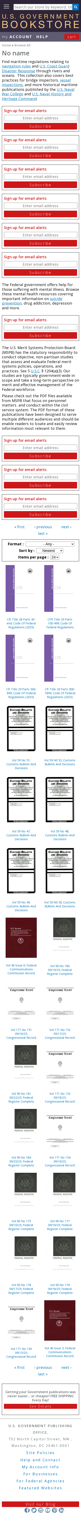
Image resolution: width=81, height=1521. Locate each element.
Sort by (26, 550)
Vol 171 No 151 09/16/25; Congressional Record (21, 1034)
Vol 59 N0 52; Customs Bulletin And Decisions (59, 762)
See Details (40, 1406)
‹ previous (43, 526)
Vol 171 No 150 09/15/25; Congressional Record (21, 1353)
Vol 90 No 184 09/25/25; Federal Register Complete (21, 1161)
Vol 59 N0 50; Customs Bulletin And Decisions (59, 904)
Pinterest (54, 1510)
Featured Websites (40, 1487)
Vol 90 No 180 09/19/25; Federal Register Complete (60, 970)
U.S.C (35, 370)
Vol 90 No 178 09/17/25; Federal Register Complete (21, 1289)
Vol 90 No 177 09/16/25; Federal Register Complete (60, 1225)
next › (66, 526)
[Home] (40, 26)
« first (19, 526)
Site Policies (40, 1452)
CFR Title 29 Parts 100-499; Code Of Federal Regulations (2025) (60, 623)
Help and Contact (40, 1459)
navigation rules (16, 66)
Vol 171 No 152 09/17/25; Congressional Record (60, 1034)
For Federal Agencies (40, 1480)
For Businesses (40, 1473)
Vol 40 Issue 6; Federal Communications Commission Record (21, 969)
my (17, 36)
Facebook (27, 1510)
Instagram (40, 1510)
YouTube (47, 1510)
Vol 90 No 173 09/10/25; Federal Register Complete (21, 1225)
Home (6, 45)
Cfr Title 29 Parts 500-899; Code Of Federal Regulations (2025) (21, 693)
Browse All (22, 45)
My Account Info (40, 1466)
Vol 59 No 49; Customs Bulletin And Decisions (21, 906)
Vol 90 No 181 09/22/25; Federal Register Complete (21, 1097)
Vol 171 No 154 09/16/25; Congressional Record (60, 1161)
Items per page (33, 557)
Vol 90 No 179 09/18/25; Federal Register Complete (60, 1289)
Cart (72, 36)
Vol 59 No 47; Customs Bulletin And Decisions (21, 835)
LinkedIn (61, 1510)
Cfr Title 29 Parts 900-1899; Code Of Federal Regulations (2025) (60, 693)
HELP (42, 36)
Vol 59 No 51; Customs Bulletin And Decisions (21, 764)
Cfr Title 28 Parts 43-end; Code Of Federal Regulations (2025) (21, 623)
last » (43, 533)
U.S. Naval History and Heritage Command (36, 96)
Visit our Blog (41, 1504)
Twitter (34, 1510)
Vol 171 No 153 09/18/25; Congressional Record (60, 1097)
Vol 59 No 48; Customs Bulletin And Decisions (60, 835)
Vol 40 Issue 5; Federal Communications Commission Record (60, 1352)
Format (15, 543)
